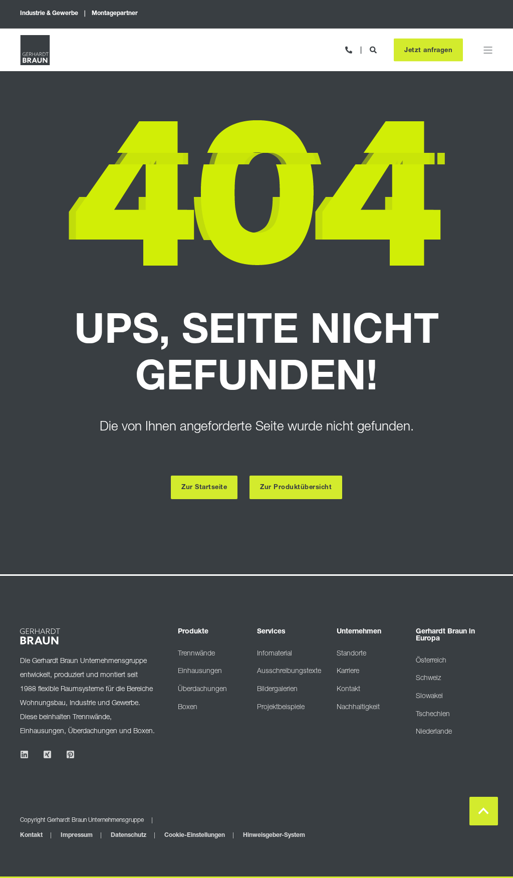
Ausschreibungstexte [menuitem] (289, 671)
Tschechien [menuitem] (433, 714)
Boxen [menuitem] (187, 707)
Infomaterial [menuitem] (274, 653)
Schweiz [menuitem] (428, 678)
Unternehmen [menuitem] (359, 631)
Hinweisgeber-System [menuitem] (274, 835)
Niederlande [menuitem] (434, 732)
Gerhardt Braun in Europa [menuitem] (445, 635)
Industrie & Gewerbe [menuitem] (49, 14)
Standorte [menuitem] (351, 653)
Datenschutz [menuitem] (128, 835)
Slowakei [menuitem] (429, 696)
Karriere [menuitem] (348, 671)
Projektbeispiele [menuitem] (281, 707)
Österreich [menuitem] (431, 661)
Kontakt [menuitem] (348, 689)
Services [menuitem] (271, 631)
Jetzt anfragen (428, 50)
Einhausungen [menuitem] (200, 671)
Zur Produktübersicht (296, 488)
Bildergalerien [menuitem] (277, 689)
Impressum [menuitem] (77, 835)
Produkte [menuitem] (193, 631)
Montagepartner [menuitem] (115, 14)
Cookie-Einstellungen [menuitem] (194, 835)
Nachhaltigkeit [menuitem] (358, 707)
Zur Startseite (204, 488)
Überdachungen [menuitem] (202, 689)
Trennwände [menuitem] (196, 653)
